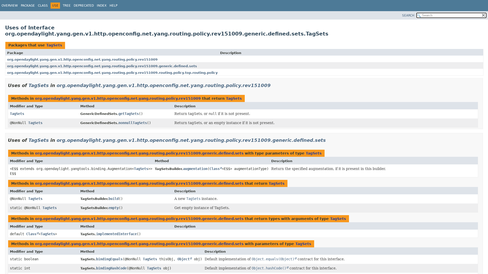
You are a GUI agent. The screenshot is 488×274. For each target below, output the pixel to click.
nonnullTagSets (132, 123)
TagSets (54, 45)
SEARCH (408, 15)
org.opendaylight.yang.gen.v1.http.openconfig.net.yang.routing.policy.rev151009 (82, 59)
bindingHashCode (111, 268)
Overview (10, 5)
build (114, 199)
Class (43, 5)
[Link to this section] (274, 85)
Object (183, 259)
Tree (67, 5)
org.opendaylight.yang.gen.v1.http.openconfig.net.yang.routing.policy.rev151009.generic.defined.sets (102, 66)
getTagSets (128, 114)
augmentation (195, 169)
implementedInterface (116, 234)
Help (113, 5)
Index (101, 5)
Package (28, 5)
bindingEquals (109, 259)
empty (114, 208)
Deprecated (84, 5)
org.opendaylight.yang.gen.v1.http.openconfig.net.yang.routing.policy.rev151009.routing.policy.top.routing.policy (112, 73)
